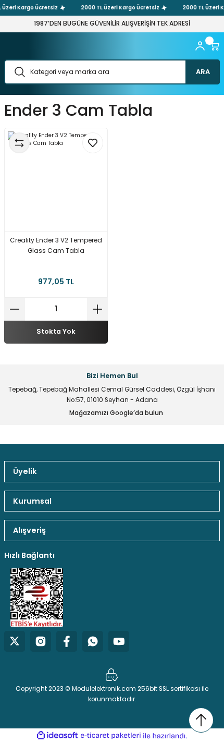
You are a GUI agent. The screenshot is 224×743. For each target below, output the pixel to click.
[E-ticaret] (110, 735)
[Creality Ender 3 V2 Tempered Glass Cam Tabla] (56, 179)
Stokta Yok (56, 331)
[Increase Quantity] (97, 309)
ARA (203, 71)
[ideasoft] (57, 735)
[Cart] (214, 46)
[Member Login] (200, 46)
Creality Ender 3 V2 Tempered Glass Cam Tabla (56, 245)
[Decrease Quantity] (14, 309)
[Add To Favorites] (92, 142)
